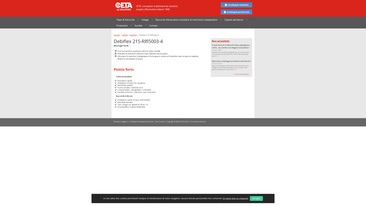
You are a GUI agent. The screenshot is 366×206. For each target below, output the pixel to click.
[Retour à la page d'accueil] (124, 5)
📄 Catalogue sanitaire (236, 4)
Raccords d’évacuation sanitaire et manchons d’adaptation (187, 19)
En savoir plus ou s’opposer (235, 198)
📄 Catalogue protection (236, 12)
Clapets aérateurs (233, 19)
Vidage (145, 19)
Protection (122, 25)
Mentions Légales (120, 121)
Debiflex (133, 35)
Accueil (117, 35)
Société (138, 25)
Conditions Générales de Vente (141, 121)
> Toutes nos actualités (241, 74)
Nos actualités (220, 41)
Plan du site (159, 121)
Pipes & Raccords (126, 19)
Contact (153, 25)
